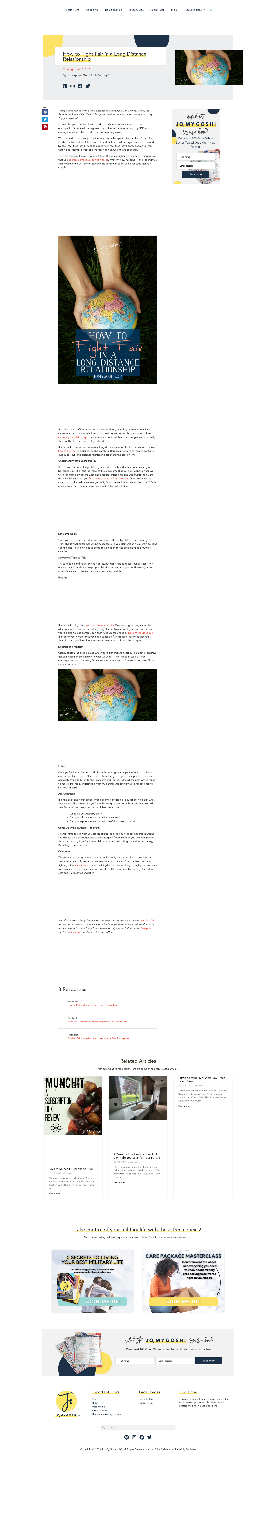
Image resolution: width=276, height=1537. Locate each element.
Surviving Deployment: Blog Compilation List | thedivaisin (97, 1022)
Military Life (136, 10)
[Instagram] (72, 86)
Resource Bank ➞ (194, 10)
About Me (92, 10)
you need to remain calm (100, 625)
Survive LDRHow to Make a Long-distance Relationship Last (99, 1038)
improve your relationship (72, 437)
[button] (211, 10)
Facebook (77, 932)
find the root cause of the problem (109, 479)
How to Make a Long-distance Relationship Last (93, 1005)
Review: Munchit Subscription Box (71, 1169)
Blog (174, 10)
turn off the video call (140, 633)
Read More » (54, 1194)
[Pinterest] (65, 86)
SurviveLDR (147, 920)
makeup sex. (81, 865)
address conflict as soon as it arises (88, 160)
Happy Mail (157, 10)
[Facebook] (80, 86)
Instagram (146, 928)
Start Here (72, 10)
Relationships (113, 10)
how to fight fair (67, 451)
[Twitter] (88, 86)
